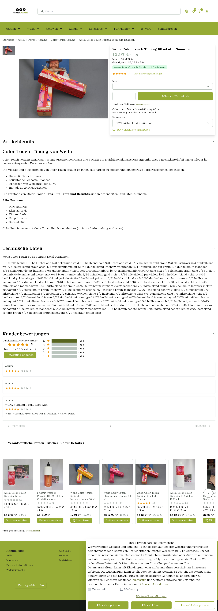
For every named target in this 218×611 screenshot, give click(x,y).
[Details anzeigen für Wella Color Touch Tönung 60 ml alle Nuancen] (150, 474)
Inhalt (115, 81)
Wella (21, 40)
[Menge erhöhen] (132, 96)
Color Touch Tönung (63, 40)
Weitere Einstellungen (151, 596)
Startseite (8, 40)
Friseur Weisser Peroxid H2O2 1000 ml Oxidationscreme (50, 496)
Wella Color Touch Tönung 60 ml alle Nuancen (148, 496)
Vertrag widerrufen (31, 585)
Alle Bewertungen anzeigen (148, 74)
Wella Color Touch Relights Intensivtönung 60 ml (82, 496)
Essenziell (99, 589)
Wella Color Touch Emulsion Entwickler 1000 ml (182, 496)
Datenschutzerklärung (154, 584)
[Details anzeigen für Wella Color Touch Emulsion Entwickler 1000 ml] (184, 474)
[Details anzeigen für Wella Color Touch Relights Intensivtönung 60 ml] (84, 474)
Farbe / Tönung (37, 40)
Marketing (131, 589)
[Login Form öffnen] (207, 11)
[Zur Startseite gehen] (21, 11)
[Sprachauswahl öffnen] (187, 11)
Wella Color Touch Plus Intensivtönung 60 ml (117, 496)
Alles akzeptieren (108, 605)
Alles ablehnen (151, 605)
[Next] (208, 493)
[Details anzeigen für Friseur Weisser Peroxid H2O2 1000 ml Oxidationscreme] (51, 474)
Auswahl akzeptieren (194, 605)
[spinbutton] (124, 96)
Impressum (139, 580)
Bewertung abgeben (20, 355)
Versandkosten (143, 104)
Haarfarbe (118, 117)
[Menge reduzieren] (116, 96)
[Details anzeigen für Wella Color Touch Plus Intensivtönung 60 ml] (117, 474)
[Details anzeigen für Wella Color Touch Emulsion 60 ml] (18, 474)
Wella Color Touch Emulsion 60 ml (15, 494)
